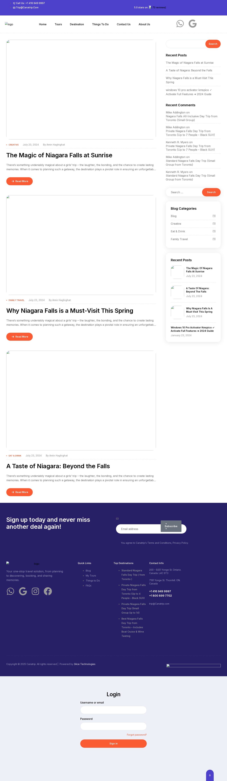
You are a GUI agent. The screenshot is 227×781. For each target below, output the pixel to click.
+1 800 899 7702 (160, 595)
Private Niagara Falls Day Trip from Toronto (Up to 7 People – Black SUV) (190, 133)
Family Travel (16, 300)
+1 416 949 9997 (160, 591)
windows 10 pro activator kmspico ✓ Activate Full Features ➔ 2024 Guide (189, 92)
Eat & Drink (15, 455)
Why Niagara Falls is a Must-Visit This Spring (69, 310)
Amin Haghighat (56, 144)
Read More (21, 181)
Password (86, 718)
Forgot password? (137, 734)
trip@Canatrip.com (159, 603)
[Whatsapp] (180, 23)
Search (213, 43)
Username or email (92, 702)
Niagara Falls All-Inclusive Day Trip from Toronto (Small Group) (191, 118)
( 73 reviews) (158, 7)
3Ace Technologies (84, 664)
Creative (14, 144)
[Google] (192, 23)
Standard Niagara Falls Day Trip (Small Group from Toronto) (190, 162)
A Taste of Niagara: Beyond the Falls (58, 466)
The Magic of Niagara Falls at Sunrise (59, 155)
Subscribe (171, 526)
